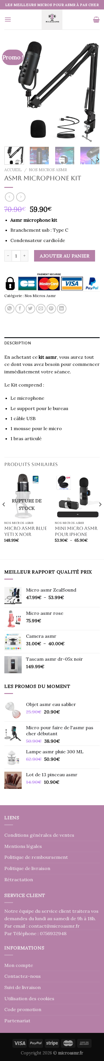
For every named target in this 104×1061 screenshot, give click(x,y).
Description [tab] (17, 343)
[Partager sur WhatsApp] (9, 308)
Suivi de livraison (22, 987)
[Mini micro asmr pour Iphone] (77, 496)
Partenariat (17, 1020)
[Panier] (96, 19)
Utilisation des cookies (29, 998)
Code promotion (22, 1009)
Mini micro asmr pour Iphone (76, 531)
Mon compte (18, 965)
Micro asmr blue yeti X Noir (25, 531)
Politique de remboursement (36, 857)
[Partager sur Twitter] (30, 308)
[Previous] (13, 91)
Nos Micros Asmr (48, 169)
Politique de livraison (27, 868)
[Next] (90, 91)
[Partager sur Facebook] (20, 308)
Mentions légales (23, 846)
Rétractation (18, 879)
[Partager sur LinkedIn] (61, 308)
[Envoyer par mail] (41, 308)
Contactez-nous (22, 976)
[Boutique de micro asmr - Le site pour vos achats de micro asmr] (52, 19)
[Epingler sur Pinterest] (51, 308)
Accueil (13, 169)
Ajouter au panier (64, 256)
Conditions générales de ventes (39, 835)
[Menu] (7, 19)
